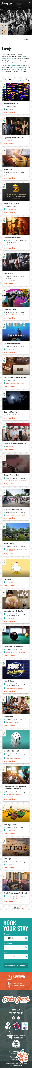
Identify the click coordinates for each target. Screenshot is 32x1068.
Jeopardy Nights (9, 681)
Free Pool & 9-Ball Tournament (13, 647)
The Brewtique (11, 830)
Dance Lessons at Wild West (12, 238)
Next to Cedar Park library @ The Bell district (16, 550)
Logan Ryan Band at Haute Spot (14, 138)
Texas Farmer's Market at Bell (15, 515)
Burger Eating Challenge (11, 204)
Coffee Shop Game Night (11, 751)
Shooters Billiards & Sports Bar (16, 315)
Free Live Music (8, 274)
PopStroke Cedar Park (13, 722)
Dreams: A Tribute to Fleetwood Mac (15, 444)
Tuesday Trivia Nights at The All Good (15, 893)
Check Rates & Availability (15, 965)
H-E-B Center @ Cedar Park (18, 67)
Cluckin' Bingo (8, 579)
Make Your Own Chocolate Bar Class (15, 378)
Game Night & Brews (10, 825)
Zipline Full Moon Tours (11, 412)
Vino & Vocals (8, 169)
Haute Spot (8, 69)
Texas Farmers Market (14, 65)
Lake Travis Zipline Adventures (16, 415)
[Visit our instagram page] (18, 1017)
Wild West (9, 245)
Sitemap (16, 1010)
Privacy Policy (16, 1013)
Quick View (10, 112)
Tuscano (8, 175)
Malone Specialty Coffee (13, 758)
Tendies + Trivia (8, 717)
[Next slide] (4, 32)
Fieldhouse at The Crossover (15, 688)
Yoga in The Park (9, 544)
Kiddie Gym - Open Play (11, 104)
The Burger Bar (11, 209)
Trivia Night (7, 859)
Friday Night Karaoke (10, 309)
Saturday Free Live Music (11, 475)
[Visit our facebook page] (13, 1017)
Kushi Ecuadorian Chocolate (15, 383)
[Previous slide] (4, 27)
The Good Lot (10, 281)
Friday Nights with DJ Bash (12, 344)
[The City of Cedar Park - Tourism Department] (7, 4)
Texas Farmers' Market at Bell (13, 509)
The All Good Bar (11, 349)
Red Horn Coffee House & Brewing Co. (14, 795)
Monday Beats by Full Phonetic (13, 611)
